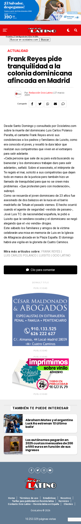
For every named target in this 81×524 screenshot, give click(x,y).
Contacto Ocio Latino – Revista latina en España (33, 504)
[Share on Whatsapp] (47, 103)
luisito (44, 255)
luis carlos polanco (20, 255)
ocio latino (61, 255)
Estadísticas (49, 498)
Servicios (63, 501)
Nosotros (65, 498)
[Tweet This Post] (40, 103)
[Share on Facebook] (32, 103)
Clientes (68, 504)
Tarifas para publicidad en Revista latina (33, 501)
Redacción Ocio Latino (41, 92)
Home (11, 498)
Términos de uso (29, 498)
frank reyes (50, 251)
